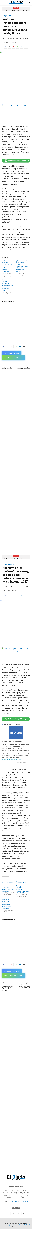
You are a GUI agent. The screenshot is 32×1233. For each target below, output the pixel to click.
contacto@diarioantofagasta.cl (20, 1201)
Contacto (7, 1220)
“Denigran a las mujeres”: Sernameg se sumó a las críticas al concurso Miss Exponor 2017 (7, 369)
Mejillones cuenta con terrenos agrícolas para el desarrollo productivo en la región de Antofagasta (7, 266)
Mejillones (7, 15)
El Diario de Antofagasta (11, 38)
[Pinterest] (13, 47)
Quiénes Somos (14, 1220)
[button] (3, 2)
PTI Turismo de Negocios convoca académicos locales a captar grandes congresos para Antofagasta (23, 369)
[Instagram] (13, 1213)
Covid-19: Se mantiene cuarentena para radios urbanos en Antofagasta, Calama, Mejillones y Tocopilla (8, 285)
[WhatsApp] (17, 47)
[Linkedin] (21, 47)
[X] (9, 47)
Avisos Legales (23, 1220)
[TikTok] (18, 1213)
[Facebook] (5, 47)
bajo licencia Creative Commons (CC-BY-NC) (19, 1225)
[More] (26, 47)
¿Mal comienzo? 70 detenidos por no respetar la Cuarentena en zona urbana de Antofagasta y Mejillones (22, 266)
